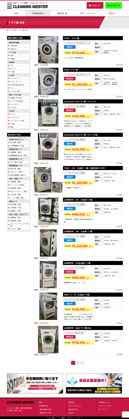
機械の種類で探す (46, 409)
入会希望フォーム (104, 402)
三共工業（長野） (16, 195)
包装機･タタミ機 (15, 98)
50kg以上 (13, 49)
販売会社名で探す (46, 413)
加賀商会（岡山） (16, 217)
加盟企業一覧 (72, 409)
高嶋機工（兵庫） (16, 211)
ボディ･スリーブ (15, 81)
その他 (12, 72)
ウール (12, 88)
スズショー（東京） (17, 172)
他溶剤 (12, 59)
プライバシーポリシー (105, 406)
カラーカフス (14, 78)
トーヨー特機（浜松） (17, 198)
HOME (40, 402)
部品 (11, 127)
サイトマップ (102, 409)
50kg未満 (13, 46)
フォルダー (14, 107)
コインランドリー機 (17, 121)
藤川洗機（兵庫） (16, 204)
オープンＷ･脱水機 (16, 101)
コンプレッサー (15, 117)
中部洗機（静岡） (16, 182)
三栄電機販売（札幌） (17, 146)
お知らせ (71, 413)
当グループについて (75, 406)
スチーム (13, 68)
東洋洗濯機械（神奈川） (18, 175)
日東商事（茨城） (16, 152)
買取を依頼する (113, 5)
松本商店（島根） (16, 221)
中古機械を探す (43, 406)
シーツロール (14, 104)
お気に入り (96, 5)
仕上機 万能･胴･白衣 (17, 85)
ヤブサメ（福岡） (16, 229)
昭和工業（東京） (16, 169)
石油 (11, 55)
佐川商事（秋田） (16, 142)
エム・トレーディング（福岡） (19, 225)
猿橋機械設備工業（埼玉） (19, 155)
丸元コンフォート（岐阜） (19, 191)
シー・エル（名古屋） (17, 185)
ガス (11, 65)
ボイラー (13, 114)
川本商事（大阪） (16, 208)
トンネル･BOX (15, 91)
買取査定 (71, 402)
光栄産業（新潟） (16, 188)
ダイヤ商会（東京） (17, 162)
